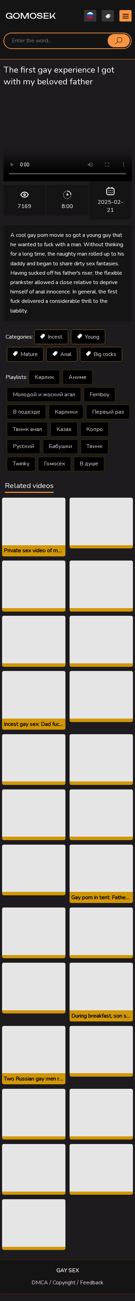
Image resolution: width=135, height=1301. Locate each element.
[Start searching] (119, 40)
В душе (89, 463)
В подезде (26, 412)
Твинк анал (27, 429)
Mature (28, 354)
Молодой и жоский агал (44, 394)
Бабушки (60, 446)
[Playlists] (108, 16)
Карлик (44, 377)
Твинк (94, 446)
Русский (23, 446)
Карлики (66, 412)
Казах (64, 429)
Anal (65, 354)
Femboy (99, 394)
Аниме (78, 377)
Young (91, 337)
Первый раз (108, 412)
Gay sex (67, 1270)
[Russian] (90, 16)
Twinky (21, 463)
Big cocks (104, 354)
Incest (54, 337)
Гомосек (54, 463)
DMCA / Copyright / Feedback (68, 1282)
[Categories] (125, 16)
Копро (94, 429)
